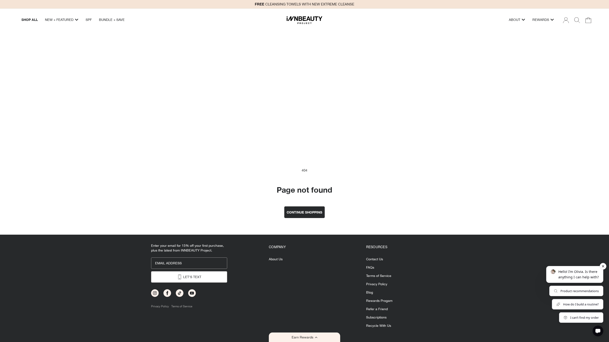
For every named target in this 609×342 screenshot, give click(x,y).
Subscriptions (376, 317)
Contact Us (374, 259)
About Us (276, 259)
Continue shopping (304, 212)
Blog (369, 292)
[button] (304, 337)
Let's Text (192, 277)
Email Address (168, 263)
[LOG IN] (566, 20)
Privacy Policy (160, 306)
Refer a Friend (377, 309)
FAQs (370, 267)
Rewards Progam (379, 301)
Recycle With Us (378, 326)
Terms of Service (181, 306)
